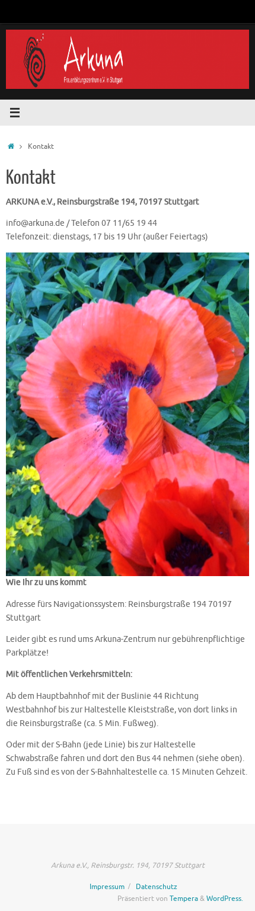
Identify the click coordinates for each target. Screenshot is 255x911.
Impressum (107, 886)
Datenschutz (156, 886)
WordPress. (224, 898)
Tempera (184, 898)
